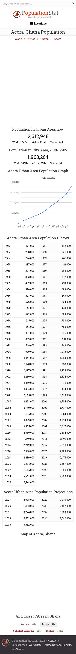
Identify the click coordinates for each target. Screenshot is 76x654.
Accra (57, 39)
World (18, 39)
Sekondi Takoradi (23, 630)
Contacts (53, 640)
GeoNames (17, 649)
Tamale (50, 630)
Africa (31, 39)
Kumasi (25, 624)
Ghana (44, 39)
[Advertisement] (38, 85)
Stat (40, 15)
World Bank (35, 645)
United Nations (52, 645)
